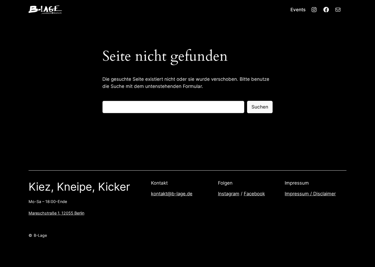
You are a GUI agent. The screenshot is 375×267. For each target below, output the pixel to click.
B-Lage (40, 235)
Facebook (254, 193)
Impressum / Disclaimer (310, 193)
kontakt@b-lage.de (171, 193)
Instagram (228, 193)
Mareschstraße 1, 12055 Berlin (56, 213)
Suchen (259, 107)
